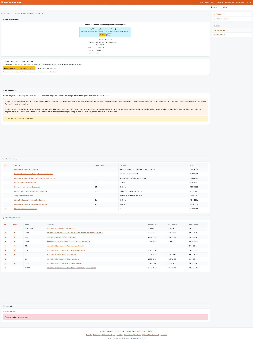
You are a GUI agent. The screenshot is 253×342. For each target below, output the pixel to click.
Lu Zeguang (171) (219, 34)
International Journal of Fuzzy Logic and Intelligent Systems (35, 178)
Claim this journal (222, 19)
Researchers (229, 2)
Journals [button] (220, 2)
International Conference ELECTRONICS (61, 228)
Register (102, 35)
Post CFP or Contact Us (151, 335)
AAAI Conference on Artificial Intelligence (61, 237)
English (215, 7)
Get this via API (107, 39)
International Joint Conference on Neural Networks (65, 263)
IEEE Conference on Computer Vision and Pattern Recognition (68, 241)
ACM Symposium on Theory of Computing (61, 255)
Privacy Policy (128, 335)
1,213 (116, 331)
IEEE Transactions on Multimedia (25, 209)
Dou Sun (19, 118)
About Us (89, 335)
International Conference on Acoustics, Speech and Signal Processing (71, 268)
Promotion (164, 335)
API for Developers (109, 335)
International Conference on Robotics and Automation (65, 246)
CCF (5, 165)
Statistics (120, 335)
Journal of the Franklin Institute (25, 183)
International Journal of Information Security (29, 200)
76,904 (128, 331)
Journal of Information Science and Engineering (30, 191)
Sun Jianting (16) (219, 30)
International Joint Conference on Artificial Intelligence (66, 250)
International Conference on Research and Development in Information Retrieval (75, 233)
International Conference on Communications (63, 259)
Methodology (97, 335)
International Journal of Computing (26, 169)
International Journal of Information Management (31, 204)
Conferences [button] (209, 2)
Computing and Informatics (23, 196)
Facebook (137, 335)
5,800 (102, 331)
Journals (9, 13)
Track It (220, 14)
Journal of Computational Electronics (27, 187)
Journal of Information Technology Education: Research (33, 174)
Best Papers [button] (240, 2)
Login (249, 2)
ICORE (15, 224)
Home (201, 2)
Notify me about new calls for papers (20, 68)
